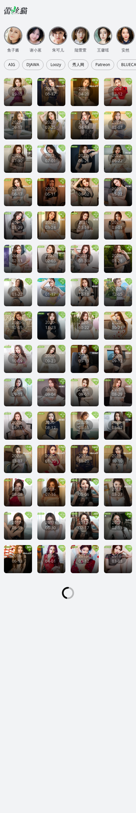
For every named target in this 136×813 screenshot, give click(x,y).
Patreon (102, 64)
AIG (11, 64)
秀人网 (78, 64)
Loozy (56, 64)
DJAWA (32, 64)
